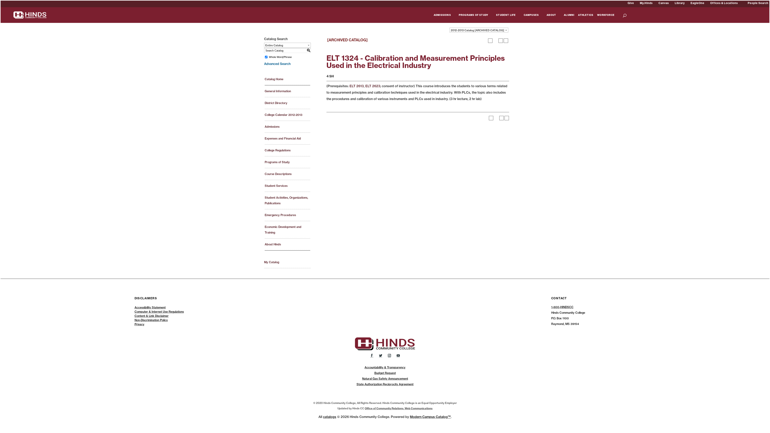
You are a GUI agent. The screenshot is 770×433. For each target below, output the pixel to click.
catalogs (329, 417)
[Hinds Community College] (30, 15)
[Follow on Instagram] (389, 355)
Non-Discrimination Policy (151, 320)
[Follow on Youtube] (398, 355)
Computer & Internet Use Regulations (159, 312)
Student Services (276, 186)
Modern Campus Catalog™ (430, 417)
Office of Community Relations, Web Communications (399, 408)
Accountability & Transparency (385, 367)
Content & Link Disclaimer (152, 316)
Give (631, 3)
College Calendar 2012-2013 (283, 115)
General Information (278, 91)
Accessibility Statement (150, 307)
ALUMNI (569, 15)
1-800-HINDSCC (562, 307)
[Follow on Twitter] (380, 355)
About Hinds (273, 244)
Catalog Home (274, 79)
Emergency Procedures (280, 215)
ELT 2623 (372, 86)
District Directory (276, 103)
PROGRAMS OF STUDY (473, 15)
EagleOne (697, 3)
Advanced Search (277, 64)
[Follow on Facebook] (372, 355)
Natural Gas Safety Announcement (385, 378)
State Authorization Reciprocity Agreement (385, 384)
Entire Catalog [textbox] (274, 45)
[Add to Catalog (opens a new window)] (490, 40)
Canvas (664, 3)
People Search (758, 3)
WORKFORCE (606, 15)
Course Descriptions (278, 174)
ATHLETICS (585, 15)
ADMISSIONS (442, 15)
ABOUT (551, 15)
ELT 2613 (357, 86)
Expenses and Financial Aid (283, 138)
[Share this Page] (495, 40)
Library (680, 3)
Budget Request (385, 373)
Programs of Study (277, 162)
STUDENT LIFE (506, 15)
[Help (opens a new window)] (506, 40)
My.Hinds (646, 3)
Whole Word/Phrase (280, 57)
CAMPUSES (531, 15)
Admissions (272, 126)
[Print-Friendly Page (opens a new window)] (500, 40)
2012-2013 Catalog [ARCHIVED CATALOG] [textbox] (477, 30)
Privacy (139, 324)
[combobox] (479, 30)
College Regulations (278, 150)
